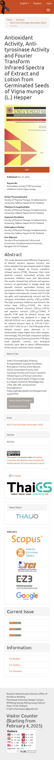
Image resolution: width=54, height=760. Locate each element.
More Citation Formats (20, 400)
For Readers (14, 658)
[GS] (27, 595)
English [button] (23, 3)
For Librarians (15, 671)
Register (37, 3)
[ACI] (27, 552)
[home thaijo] (27, 516)
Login (49, 3)
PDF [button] (27, 169)
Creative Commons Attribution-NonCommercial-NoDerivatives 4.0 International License (25, 460)
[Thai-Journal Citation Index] (27, 566)
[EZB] (27, 581)
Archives (20, 19)
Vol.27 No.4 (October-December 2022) (28, 22)
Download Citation (18, 406)
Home (9, 19)
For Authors (14, 664)
